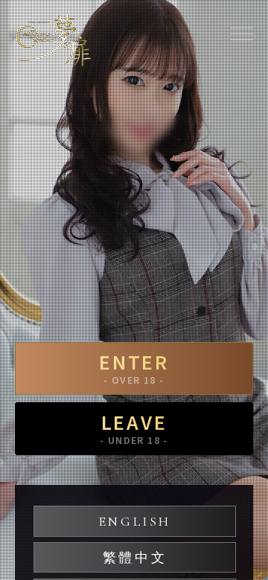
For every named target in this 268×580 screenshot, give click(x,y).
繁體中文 (135, 558)
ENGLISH (134, 521)
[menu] (242, 33)
